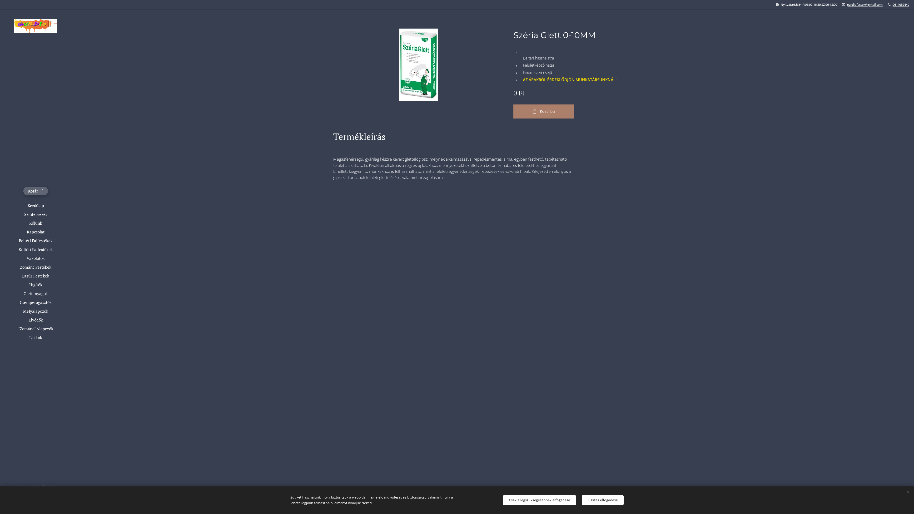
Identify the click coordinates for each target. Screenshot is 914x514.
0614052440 (901, 4)
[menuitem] (35, 205)
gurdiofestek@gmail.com (865, 4)
